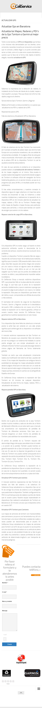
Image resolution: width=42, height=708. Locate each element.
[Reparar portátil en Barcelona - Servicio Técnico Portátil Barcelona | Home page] (21, 6)
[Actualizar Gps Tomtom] (21, 659)
